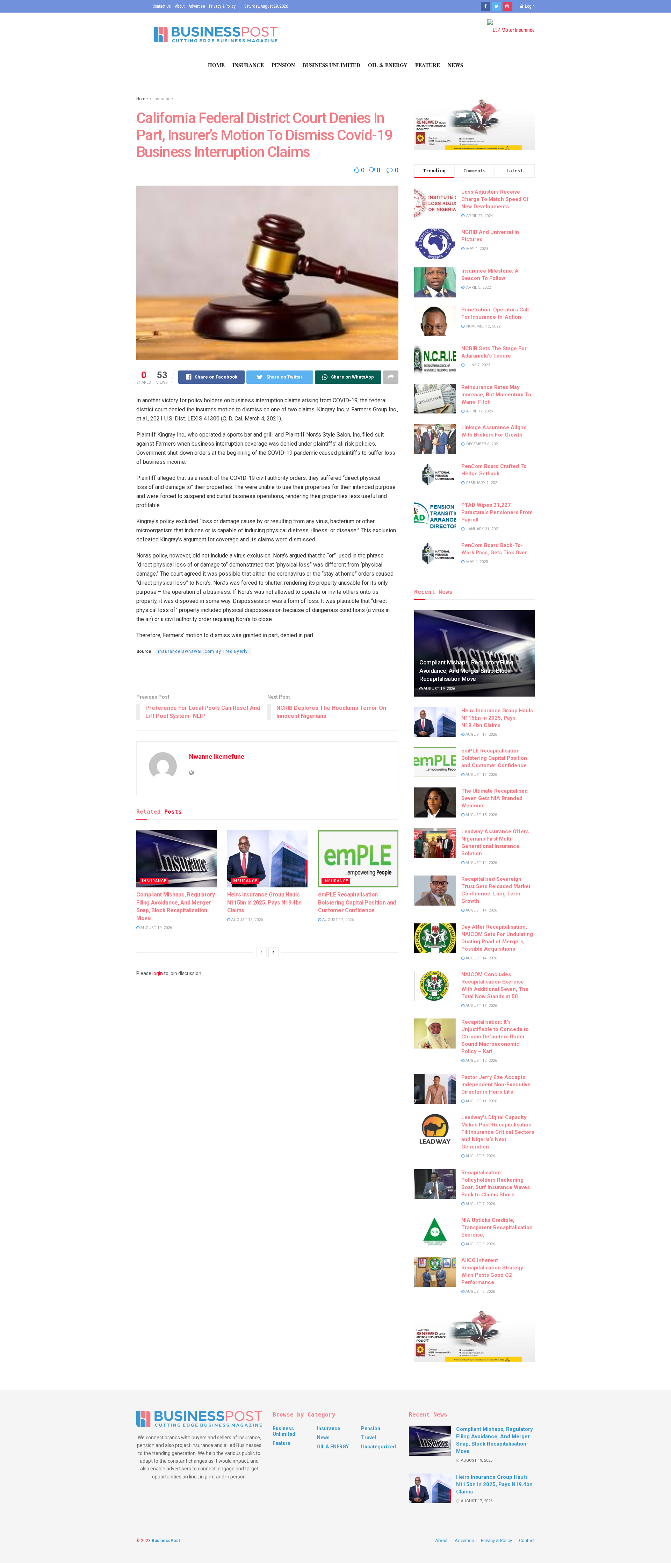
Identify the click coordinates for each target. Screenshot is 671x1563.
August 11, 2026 (480, 1101)
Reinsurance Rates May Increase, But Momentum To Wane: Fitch (496, 394)
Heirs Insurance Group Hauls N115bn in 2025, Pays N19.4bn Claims (264, 902)
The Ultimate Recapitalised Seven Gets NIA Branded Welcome (494, 798)
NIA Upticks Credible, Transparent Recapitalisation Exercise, (497, 1227)
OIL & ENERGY (387, 65)
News (455, 65)
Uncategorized (378, 1446)
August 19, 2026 (155, 927)
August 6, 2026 (479, 1244)
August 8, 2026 (479, 1156)
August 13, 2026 (480, 1005)
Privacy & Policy (222, 6)
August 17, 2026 (246, 919)
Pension (283, 65)
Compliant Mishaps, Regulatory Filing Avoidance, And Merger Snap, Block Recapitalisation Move (466, 671)
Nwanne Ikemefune (216, 756)
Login (529, 6)
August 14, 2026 (480, 862)
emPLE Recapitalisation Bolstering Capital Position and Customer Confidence (357, 902)
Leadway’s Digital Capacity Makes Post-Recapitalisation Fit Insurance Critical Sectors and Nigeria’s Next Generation (497, 1132)
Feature (427, 65)
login (157, 973)
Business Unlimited (331, 65)
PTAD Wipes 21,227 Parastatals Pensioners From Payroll (497, 512)
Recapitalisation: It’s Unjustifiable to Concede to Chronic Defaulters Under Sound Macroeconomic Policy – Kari (495, 1036)
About (180, 6)
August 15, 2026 (480, 815)
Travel (368, 1437)
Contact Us (162, 6)
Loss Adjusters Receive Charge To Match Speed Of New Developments (495, 199)
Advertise (197, 6)
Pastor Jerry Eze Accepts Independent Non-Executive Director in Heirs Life (496, 1084)
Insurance (248, 65)
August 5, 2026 (479, 1291)
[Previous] (261, 952)
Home (216, 65)
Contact (527, 1540)
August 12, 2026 (480, 1060)
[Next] (273, 952)
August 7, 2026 (479, 1204)
